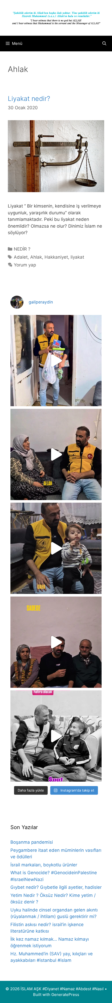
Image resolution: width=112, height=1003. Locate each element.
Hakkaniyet (56, 257)
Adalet (21, 257)
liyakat (77, 257)
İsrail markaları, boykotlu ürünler (43, 864)
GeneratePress (65, 994)
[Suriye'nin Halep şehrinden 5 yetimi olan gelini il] (56, 454)
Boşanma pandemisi (31, 842)
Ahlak (36, 257)
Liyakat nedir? (29, 98)
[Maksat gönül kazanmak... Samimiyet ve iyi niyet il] (56, 736)
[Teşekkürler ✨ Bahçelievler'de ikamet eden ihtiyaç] (56, 360)
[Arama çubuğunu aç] (104, 43)
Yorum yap (25, 265)
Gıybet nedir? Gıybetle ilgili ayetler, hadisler (56, 887)
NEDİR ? (22, 249)
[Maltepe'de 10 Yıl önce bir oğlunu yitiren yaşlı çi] (56, 642)
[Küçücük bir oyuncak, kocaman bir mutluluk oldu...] (56, 548)
